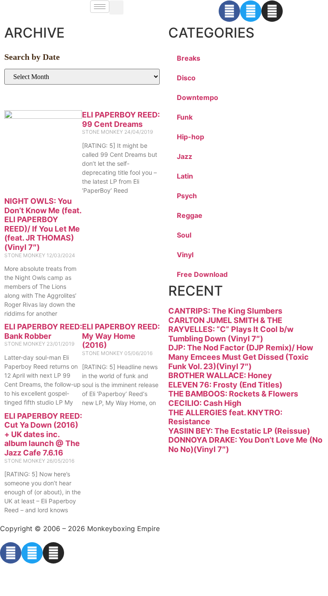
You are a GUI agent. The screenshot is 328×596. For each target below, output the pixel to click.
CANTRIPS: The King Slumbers (225, 310)
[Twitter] (250, 11)
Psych (187, 195)
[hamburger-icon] (99, 6)
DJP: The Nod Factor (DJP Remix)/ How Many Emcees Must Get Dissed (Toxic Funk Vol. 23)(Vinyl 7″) (240, 356)
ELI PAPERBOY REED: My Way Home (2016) (121, 335)
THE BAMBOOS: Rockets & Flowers (233, 393)
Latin (185, 176)
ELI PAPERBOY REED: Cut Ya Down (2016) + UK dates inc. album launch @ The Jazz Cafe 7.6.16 (43, 434)
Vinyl (185, 254)
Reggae (189, 215)
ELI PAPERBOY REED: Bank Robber (43, 331)
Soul (184, 235)
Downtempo (197, 97)
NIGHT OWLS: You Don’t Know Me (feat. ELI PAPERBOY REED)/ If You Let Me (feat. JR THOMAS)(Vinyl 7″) (42, 224)
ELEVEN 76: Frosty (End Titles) (225, 384)
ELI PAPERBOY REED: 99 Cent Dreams (121, 119)
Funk (185, 117)
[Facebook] (229, 11)
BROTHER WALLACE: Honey (220, 375)
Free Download (202, 274)
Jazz (184, 156)
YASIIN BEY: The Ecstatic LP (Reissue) (239, 430)
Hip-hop (190, 136)
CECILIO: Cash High (204, 403)
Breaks (188, 58)
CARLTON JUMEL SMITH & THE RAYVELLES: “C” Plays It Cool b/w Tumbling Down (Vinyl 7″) (230, 329)
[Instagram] (272, 11)
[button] (116, 7)
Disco (186, 77)
